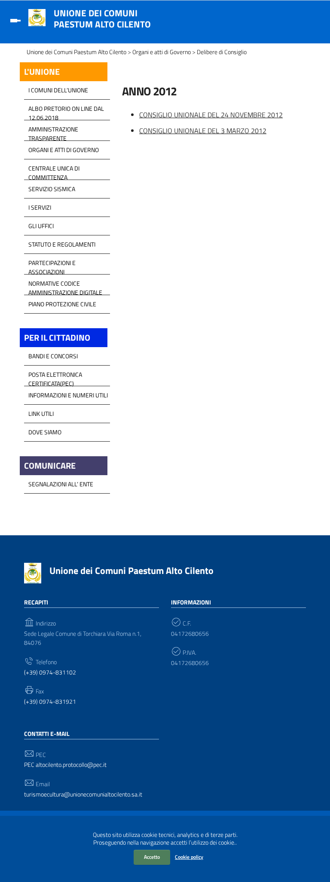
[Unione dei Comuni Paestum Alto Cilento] (37, 17)
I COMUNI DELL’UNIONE (58, 90)
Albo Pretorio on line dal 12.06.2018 (66, 111)
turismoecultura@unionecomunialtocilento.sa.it (83, 794)
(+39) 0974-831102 (50, 672)
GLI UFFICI (41, 225)
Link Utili (41, 413)
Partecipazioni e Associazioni (52, 265)
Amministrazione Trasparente (53, 131)
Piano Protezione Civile (62, 303)
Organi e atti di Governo (63, 149)
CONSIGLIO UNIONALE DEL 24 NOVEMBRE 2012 (211, 115)
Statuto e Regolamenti (61, 244)
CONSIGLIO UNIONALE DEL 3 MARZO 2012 (202, 130)
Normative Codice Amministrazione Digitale (65, 286)
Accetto (152, 857)
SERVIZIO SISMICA (51, 188)
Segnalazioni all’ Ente (60, 483)
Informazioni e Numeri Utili (68, 395)
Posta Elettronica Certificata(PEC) (55, 377)
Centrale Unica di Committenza (53, 170)
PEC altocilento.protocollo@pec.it (65, 764)
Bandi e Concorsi (53, 355)
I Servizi (39, 207)
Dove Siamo (44, 431)
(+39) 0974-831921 (50, 701)
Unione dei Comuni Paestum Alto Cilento (102, 18)
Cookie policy (189, 857)
